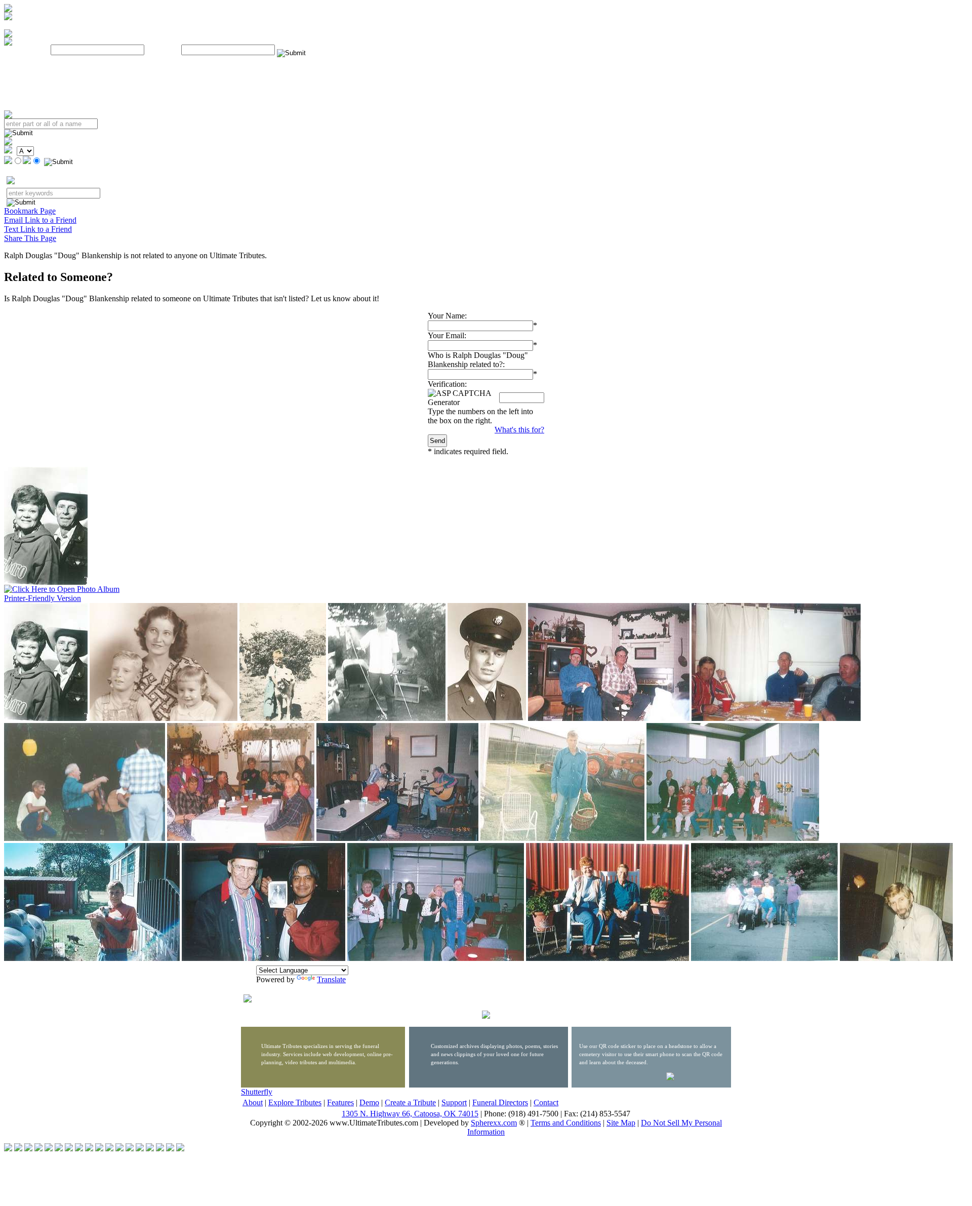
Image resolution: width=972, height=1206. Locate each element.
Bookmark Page (30, 211)
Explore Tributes (294, 1102)
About (252, 1102)
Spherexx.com (494, 1122)
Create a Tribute (410, 1102)
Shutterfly (256, 1092)
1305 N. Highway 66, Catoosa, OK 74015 (410, 1113)
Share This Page (30, 238)
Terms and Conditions (566, 1122)
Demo (369, 1102)
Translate (331, 979)
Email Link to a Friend (40, 220)
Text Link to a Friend (38, 229)
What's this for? (519, 429)
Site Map (620, 1122)
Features (340, 1102)
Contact (546, 1102)
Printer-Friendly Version (42, 598)
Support (454, 1102)
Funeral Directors (500, 1102)
